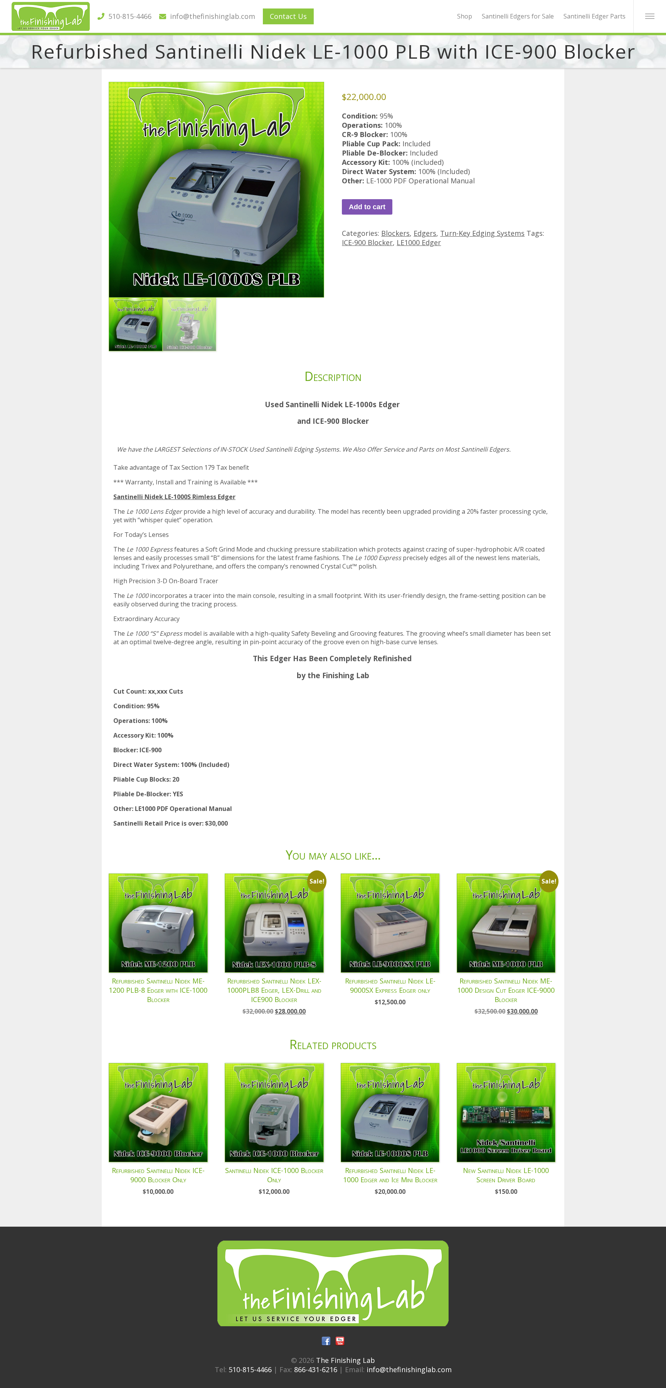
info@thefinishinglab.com (210, 16)
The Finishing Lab (345, 1360)
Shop (464, 16)
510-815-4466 (127, 16)
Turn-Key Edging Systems (482, 233)
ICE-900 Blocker (367, 242)
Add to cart (367, 207)
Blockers (395, 233)
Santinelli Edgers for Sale (518, 16)
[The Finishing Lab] (51, 28)
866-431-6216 (315, 1369)
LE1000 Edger (419, 242)
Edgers (425, 233)
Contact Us (288, 16)
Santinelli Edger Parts (594, 16)
